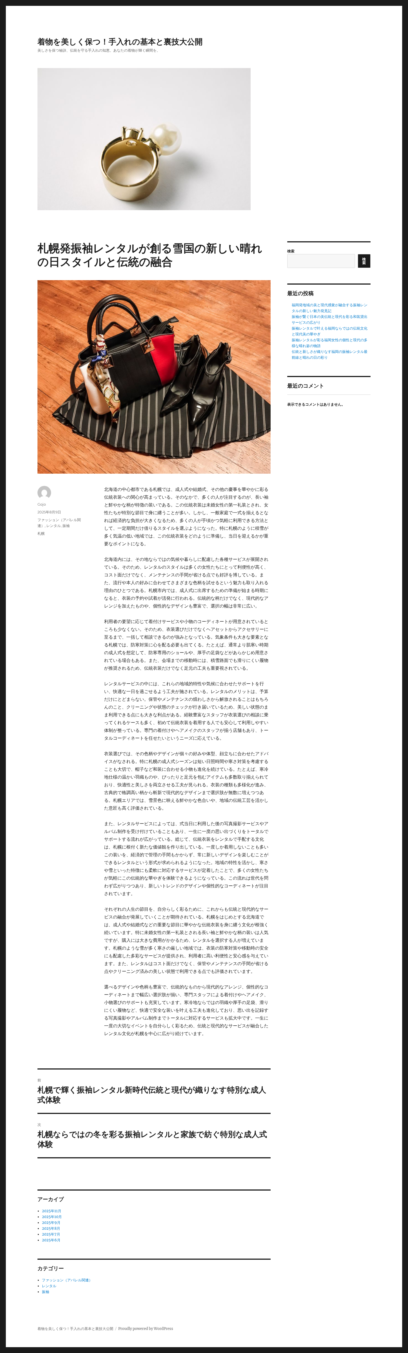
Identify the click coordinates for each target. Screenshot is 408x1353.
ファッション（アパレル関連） (67, 1280)
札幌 (41, 533)
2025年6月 (51, 1240)
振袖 (66, 525)
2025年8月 (51, 1228)
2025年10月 (52, 1216)
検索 (290, 251)
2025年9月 (51, 1222)
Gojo (41, 504)
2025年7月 (51, 1234)
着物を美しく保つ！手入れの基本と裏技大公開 (120, 41)
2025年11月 (51, 1211)
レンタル (53, 525)
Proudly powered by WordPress (145, 1328)
